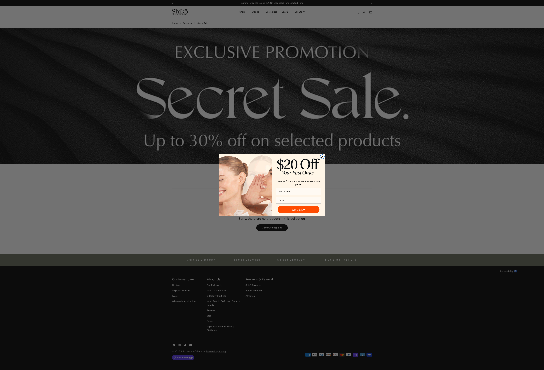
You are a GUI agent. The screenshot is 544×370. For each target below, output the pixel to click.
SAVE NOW (299, 209)
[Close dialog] (322, 157)
